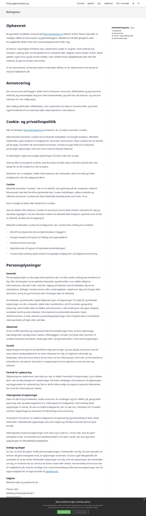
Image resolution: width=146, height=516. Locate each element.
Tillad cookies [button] (64, 512)
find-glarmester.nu (53, 33)
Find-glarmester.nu (17, 3)
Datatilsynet (51, 471)
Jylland (91, 3)
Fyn (99, 3)
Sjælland (108, 3)
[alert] (73, 507)
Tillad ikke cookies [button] (80, 512)
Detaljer (95, 507)
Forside (80, 3)
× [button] (144, 499)
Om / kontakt (122, 3)
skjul (132, 28)
